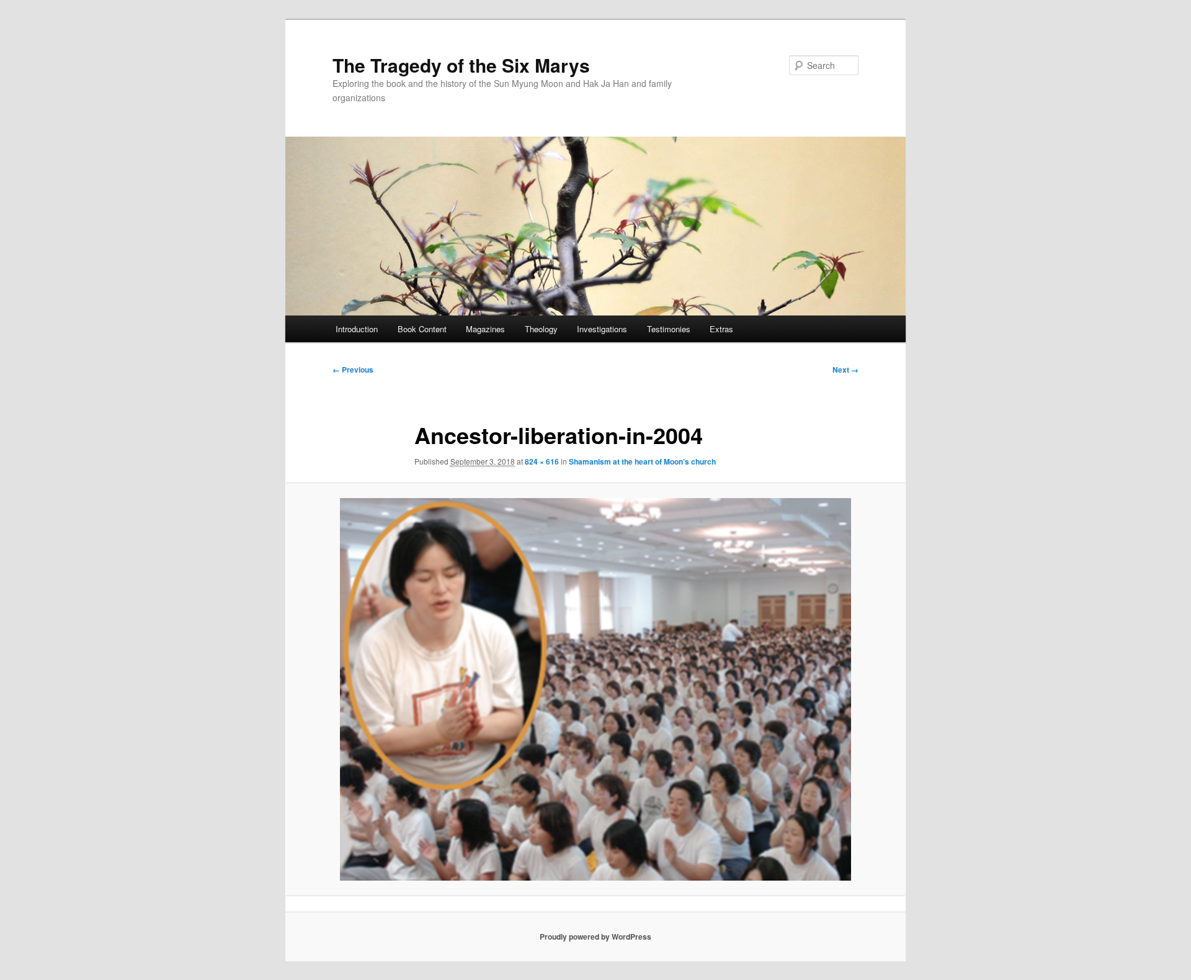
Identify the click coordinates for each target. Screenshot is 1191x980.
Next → (845, 369)
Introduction (357, 329)
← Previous (352, 369)
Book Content (422, 329)
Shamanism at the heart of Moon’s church (642, 461)
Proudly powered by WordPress (595, 936)
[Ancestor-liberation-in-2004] (595, 689)
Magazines (485, 329)
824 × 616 (542, 461)
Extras (721, 329)
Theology (541, 329)
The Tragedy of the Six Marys (461, 65)
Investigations (602, 329)
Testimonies (668, 329)
